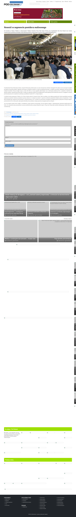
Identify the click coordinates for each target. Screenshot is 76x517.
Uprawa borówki (42, 505)
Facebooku (14, 115)
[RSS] (63, 3)
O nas (6, 503)
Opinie (63, 1)
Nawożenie (44, 1)
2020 (73, 132)
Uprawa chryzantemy (60, 497)
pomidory (21, 112)
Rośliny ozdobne (31, 22)
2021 (70, 132)
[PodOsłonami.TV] (68, 3)
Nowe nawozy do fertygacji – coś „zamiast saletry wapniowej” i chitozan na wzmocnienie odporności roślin (72, 195)
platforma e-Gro (21, 113)
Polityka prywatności (8, 502)
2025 (73, 130)
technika (27, 112)
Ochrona (47, 1)
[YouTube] (57, 3)
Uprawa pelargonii (60, 499)
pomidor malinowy (32, 113)
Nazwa (7, 136)
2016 (70, 134)
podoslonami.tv (25, 499)
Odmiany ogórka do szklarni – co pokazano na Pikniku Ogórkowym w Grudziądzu (55, 204)
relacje (25, 112)
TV (53, 1)
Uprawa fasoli (42, 497)
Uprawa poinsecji (60, 502)
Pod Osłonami (8, 110)
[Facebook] (55, 3)
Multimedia (66, 1)
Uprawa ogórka (42, 499)
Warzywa (7, 22)
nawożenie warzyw (17, 112)
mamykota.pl (25, 506)
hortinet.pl (24, 500)
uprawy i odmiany (32, 112)
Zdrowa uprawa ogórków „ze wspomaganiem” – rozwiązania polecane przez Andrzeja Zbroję (13, 204)
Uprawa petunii (59, 500)
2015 (73, 134)
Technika (51, 1)
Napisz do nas (7, 499)
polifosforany (26, 113)
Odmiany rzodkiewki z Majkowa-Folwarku (72, 309)
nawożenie (11, 112)
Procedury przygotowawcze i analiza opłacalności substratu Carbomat (71, 386)
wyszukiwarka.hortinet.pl (27, 502)
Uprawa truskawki (43, 508)
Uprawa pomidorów (43, 502)
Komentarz (8, 124)
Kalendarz (70, 1)
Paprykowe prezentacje (56, 229)
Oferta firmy (7, 505)
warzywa (37, 112)
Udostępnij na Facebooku (52, 77)
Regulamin (7, 500)
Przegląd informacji (58, 1)
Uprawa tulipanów (60, 503)
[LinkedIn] (61, 3)
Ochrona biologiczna (60, 505)
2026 (70, 130)
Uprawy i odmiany (39, 1)
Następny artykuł (60, 211)
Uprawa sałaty (42, 503)
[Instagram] (59, 3)
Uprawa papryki (42, 500)
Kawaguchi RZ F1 (9, 113)
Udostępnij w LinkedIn (61, 77)
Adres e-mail (8, 139)
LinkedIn (19, 115)
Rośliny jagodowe (54, 22)
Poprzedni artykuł (8, 211)
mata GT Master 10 (15, 113)
